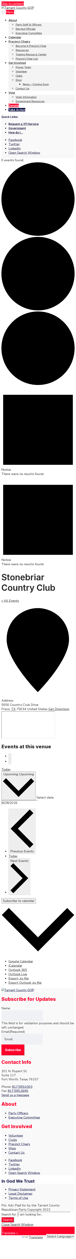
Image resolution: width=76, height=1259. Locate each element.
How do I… (15, 132)
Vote (11, 92)
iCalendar (15, 966)
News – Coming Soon (36, 84)
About (12, 20)
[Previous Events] (9, 756)
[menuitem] (41, 26)
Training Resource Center (31, 54)
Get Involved (17, 63)
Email (13, 1032)
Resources (22, 50)
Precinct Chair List (27, 58)
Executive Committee (29, 33)
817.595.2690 (18, 1091)
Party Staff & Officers (29, 24)
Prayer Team (23, 67)
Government (17, 128)
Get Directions (58, 709)
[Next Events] (9, 761)
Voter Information (26, 97)
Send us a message (15, 1095)
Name (5, 1008)
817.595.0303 (22, 1087)
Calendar (14, 37)
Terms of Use (18, 1198)
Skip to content (12, 3)
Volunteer (21, 71)
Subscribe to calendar (18, 901)
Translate (36, 1237)
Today (5, 769)
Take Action (16, 110)
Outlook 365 (17, 970)
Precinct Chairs (19, 41)
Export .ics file (18, 978)
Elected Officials (26, 29)
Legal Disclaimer (20, 1194)
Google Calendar (20, 961)
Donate (13, 105)
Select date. (45, 797)
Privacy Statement (22, 1189)
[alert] (38, 431)
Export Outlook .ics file (25, 983)
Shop (19, 80)
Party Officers (18, 1113)
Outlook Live (17, 974)
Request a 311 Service (23, 124)
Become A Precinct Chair (31, 46)
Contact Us (22, 88)
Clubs (19, 75)
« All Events (10, 601)
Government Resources (30, 101)
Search (8, 1220)
